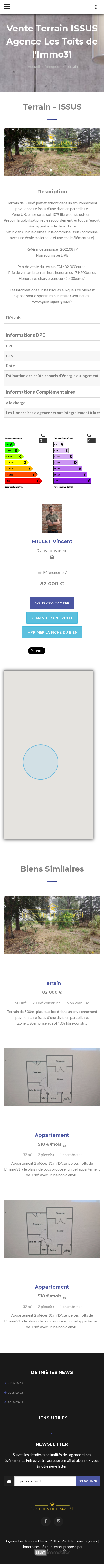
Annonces (53, 66)
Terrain (52, 983)
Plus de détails (52, 925)
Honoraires (30, 1546)
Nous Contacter (52, 603)
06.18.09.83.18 (55, 550)
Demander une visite (52, 618)
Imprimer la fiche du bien (52, 632)
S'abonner (88, 1481)
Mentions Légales (82, 1541)
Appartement (52, 1135)
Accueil (34, 66)
